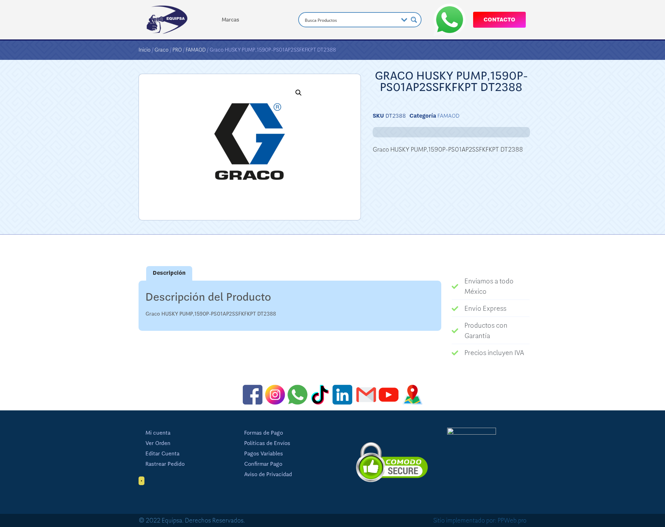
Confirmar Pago (263, 464)
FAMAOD (196, 49)
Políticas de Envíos (267, 443)
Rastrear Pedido (165, 464)
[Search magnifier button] (414, 20)
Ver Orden (157, 443)
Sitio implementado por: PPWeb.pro (479, 520)
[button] (298, 93)
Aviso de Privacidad (268, 474)
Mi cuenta (157, 433)
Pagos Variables (263, 453)
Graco (161, 49)
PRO (177, 49)
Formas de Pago (263, 433)
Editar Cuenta (162, 453)
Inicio (145, 49)
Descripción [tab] (169, 273)
